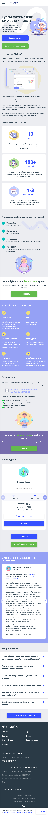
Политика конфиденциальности (24, 801)
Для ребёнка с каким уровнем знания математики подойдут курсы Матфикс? (21, 657)
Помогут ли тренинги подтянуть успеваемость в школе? (17, 667)
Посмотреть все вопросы (24, 715)
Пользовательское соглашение (24, 798)
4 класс (28, 757)
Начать (24, 448)
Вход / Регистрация (45, 2)
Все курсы (24, 536)
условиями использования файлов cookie (17, 812)
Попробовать (24, 294)
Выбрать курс (15, 38)
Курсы (28, 732)
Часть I (35, 576)
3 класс (20, 757)
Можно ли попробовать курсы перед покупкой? (19, 677)
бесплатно (40, 365)
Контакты (5, 744)
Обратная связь (32, 740)
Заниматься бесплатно (15, 46)
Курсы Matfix (7, 59)
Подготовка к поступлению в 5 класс (22, 768)
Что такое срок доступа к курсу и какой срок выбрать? (20, 693)
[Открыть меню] (3, 2)
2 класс (12, 757)
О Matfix (5, 732)
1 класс (5, 757)
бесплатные (30, 281)
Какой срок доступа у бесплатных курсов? (18, 703)
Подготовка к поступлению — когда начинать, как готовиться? (24, 391)
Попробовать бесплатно (24, 544)
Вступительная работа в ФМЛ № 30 (16, 775)
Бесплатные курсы (11, 789)
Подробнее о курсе (24, 516)
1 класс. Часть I (24, 482)
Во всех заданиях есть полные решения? (21, 685)
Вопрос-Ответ (10, 648)
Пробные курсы (9, 761)
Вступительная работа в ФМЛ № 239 (16, 778)
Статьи (28, 736)
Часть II (8, 578)
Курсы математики (12, 754)
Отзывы (5, 736)
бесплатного (24, 435)
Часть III (31, 574)
